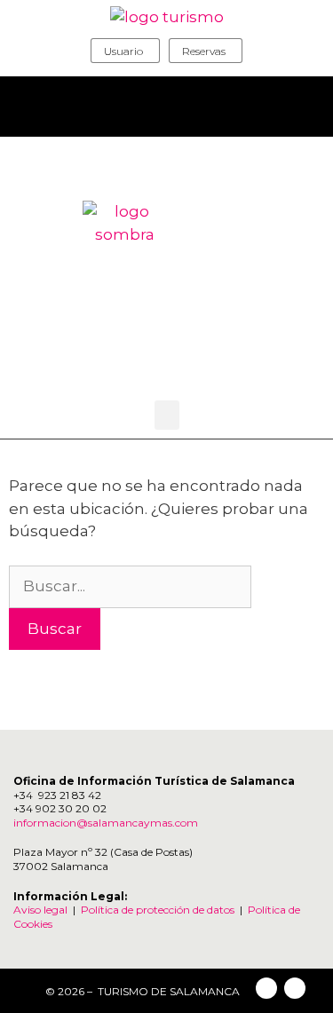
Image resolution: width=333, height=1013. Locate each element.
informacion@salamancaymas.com (107, 822)
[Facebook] (266, 988)
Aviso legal (40, 909)
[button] (167, 415)
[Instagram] (294, 988)
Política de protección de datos (157, 909)
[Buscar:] (130, 586)
